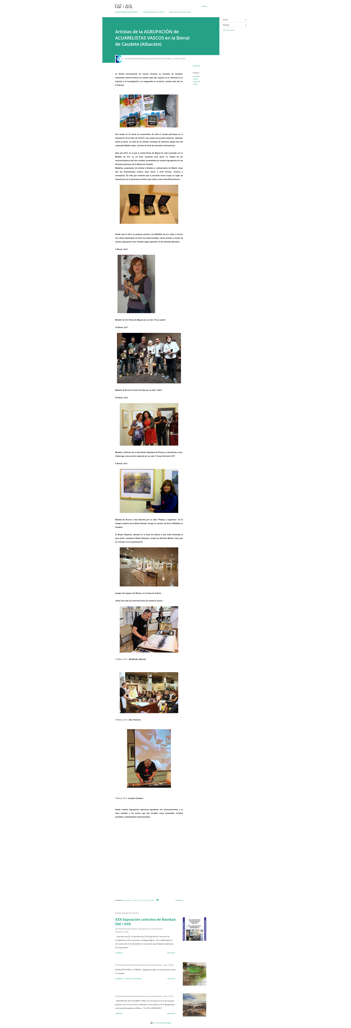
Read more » (171, 953)
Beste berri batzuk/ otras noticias (180, 12)
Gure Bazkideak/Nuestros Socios (153, 12)
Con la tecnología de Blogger (162, 1023)
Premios (195, 84)
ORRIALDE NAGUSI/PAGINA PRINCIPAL (126, 12)
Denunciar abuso (229, 30)
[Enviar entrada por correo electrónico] (157, 900)
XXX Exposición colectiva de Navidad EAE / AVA (145, 921)
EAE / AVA (123, 6)
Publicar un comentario (133, 979)
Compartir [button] (196, 66)
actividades (196, 76)
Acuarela (195, 79)
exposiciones (196, 81)
